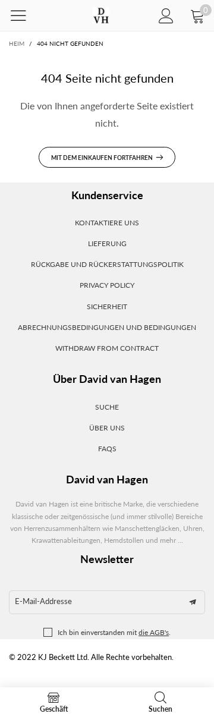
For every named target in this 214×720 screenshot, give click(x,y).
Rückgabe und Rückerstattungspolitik (107, 264)
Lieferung (107, 243)
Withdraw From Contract (107, 348)
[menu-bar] (26, 15)
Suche (107, 407)
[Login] (166, 15)
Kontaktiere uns (107, 222)
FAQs (107, 448)
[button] (192, 602)
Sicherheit (107, 306)
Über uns (107, 427)
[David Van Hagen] (101, 15)
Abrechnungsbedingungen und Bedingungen (107, 327)
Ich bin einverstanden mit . (114, 632)
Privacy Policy (107, 285)
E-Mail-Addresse (43, 601)
